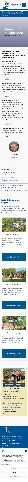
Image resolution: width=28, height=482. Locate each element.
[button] (26, 451)
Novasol (13, 391)
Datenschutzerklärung (15, 479)
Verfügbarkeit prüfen (14, 257)
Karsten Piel (7, 35)
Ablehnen (14, 472)
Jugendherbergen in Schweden (17, 190)
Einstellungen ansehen (14, 476)
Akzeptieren (14, 468)
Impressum (23, 479)
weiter (7, 79)
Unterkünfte (11, 172)
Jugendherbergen (12, 180)
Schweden (11, 177)
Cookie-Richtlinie (6, 479)
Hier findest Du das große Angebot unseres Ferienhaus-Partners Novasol (12, 407)
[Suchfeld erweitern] (24, 5)
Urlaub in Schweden (14, 174)
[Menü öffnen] (20, 5)
